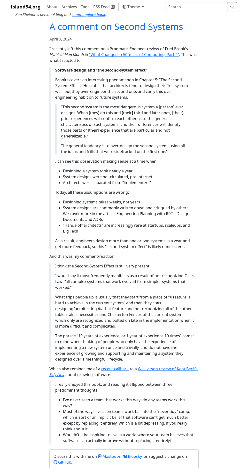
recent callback (115, 368)
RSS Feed (102, 6)
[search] (196, 6)
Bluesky (135, 456)
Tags (85, 6)
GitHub (64, 462)
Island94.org (26, 6)
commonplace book (88, 14)
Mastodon (111, 456)
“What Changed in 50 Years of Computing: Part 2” (134, 54)
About (52, 6)
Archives (69, 6)
